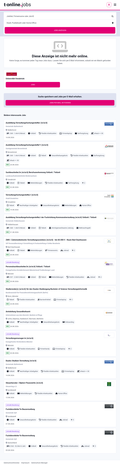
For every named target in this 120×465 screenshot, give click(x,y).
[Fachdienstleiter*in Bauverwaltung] (60, 414)
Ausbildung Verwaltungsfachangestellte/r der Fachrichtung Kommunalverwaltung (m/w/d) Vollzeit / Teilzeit (51, 217)
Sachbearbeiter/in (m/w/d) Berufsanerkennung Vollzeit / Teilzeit (33, 172)
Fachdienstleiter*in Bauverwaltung (20, 409)
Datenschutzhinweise (11, 463)
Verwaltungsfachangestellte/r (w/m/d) (22, 195)
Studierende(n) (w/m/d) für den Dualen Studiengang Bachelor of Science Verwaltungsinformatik (46, 289)
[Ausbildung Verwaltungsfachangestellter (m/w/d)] (60, 130)
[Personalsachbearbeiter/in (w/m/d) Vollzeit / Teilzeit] (60, 272)
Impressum (25, 463)
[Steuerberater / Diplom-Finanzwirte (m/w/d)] (60, 390)
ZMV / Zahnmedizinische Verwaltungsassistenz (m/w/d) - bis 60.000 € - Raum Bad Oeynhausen (46, 240)
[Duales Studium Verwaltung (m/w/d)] (60, 368)
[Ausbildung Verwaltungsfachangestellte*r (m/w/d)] (60, 155)
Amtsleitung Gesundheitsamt (18, 311)
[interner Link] (17, 4)
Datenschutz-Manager (39, 463)
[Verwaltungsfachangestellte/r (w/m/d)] (60, 202)
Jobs (33, 85)
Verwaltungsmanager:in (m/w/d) (19, 338)
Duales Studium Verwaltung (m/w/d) (21, 361)
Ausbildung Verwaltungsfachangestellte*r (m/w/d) (27, 145)
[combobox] (58, 16)
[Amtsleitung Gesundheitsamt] (60, 319)
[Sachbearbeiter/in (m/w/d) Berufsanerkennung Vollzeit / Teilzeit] (60, 179)
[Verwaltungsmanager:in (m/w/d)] (60, 343)
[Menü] (115, 5)
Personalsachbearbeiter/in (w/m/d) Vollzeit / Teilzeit (28, 266)
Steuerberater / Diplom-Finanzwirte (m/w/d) (24, 383)
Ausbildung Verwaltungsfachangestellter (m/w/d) (26, 123)
